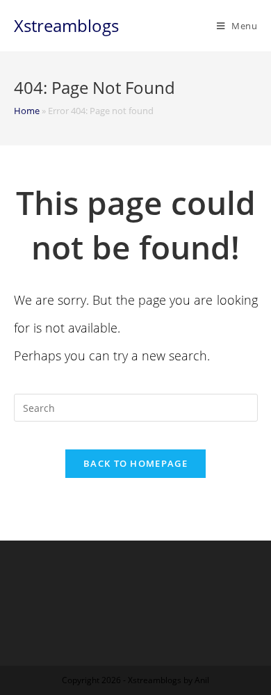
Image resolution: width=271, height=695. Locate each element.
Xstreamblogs (66, 25)
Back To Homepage (135, 463)
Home (27, 110)
